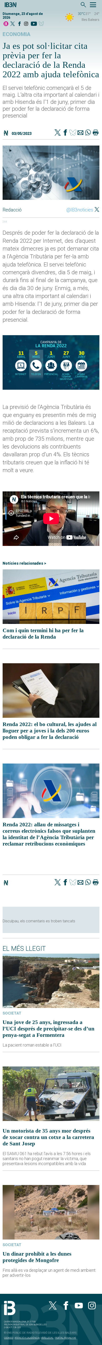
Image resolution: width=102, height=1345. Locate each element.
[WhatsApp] (88, 133)
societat (12, 1013)
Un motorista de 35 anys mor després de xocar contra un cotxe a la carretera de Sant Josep (48, 1137)
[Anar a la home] (6, 24)
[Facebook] (19, 24)
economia (16, 34)
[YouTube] (34, 24)
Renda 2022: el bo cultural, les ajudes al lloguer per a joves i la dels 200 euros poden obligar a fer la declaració (50, 730)
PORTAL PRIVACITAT (65, 1337)
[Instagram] (26, 24)
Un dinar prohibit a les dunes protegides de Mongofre (37, 1257)
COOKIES (8, 1337)
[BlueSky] (42, 24)
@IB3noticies (79, 210)
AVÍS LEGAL (47, 1337)
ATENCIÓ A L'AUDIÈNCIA (27, 1337)
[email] (80, 133)
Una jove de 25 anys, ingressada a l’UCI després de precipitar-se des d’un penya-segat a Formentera (48, 1028)
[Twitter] (57, 133)
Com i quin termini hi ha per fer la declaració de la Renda (43, 633)
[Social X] (12, 24)
